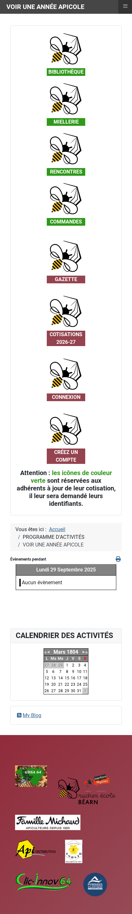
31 (79, 691)
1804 (72, 652)
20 (53, 684)
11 (85, 671)
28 (60, 691)
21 (60, 684)
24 (79, 684)
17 (79, 678)
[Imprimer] (119, 559)
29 (67, 691)
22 (67, 684)
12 (47, 678)
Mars (59, 652)
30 (73, 691)
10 (79, 671)
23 (73, 684)
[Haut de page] (121, 902)
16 (73, 678)
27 (53, 691)
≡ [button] (125, 6)
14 (60, 678)
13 (53, 678)
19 (47, 684)
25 (85, 684)
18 (85, 678)
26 (47, 691)
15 (67, 678)
